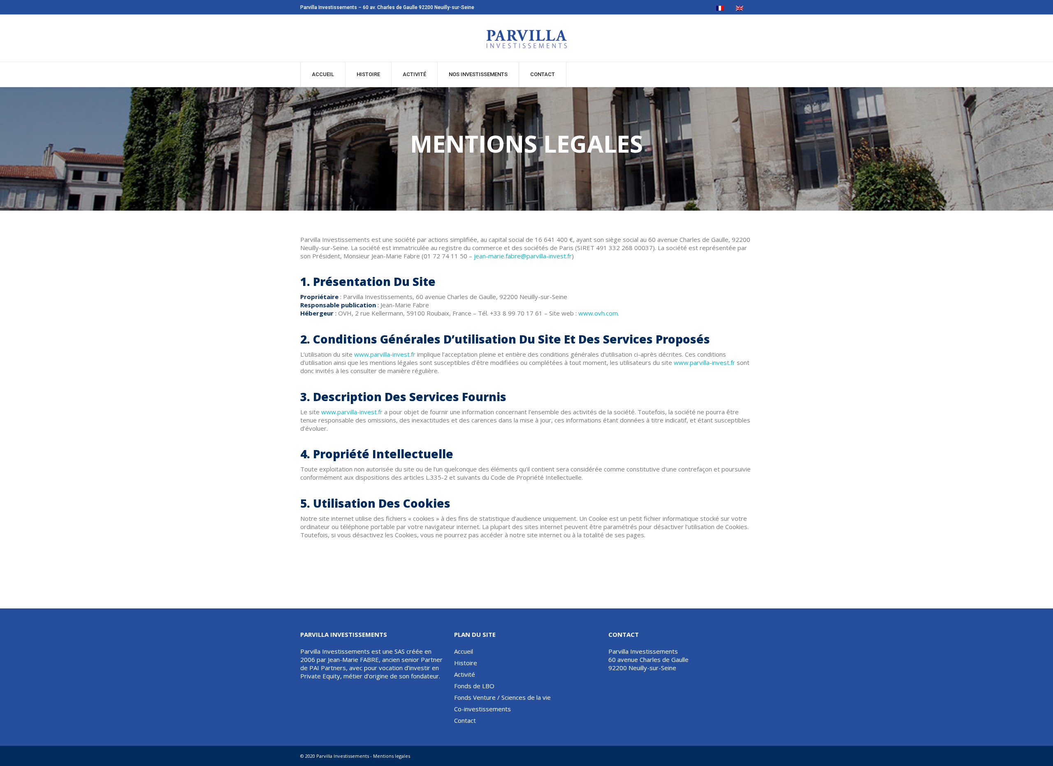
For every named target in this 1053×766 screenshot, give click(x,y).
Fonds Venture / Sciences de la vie (502, 697)
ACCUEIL (323, 74)
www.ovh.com (598, 313)
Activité (414, 74)
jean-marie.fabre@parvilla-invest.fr (523, 256)
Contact (465, 720)
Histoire (368, 74)
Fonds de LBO (474, 686)
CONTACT (542, 74)
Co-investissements (482, 709)
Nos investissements (478, 74)
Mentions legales (391, 756)
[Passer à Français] (720, 8)
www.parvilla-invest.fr (384, 354)
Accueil (463, 651)
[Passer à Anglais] (739, 8)
